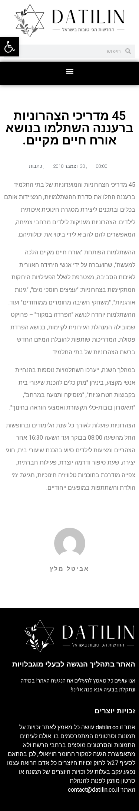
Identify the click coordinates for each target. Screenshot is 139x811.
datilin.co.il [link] (109, 727)
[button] (69, 71)
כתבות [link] (35, 166)
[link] (9, 46)
